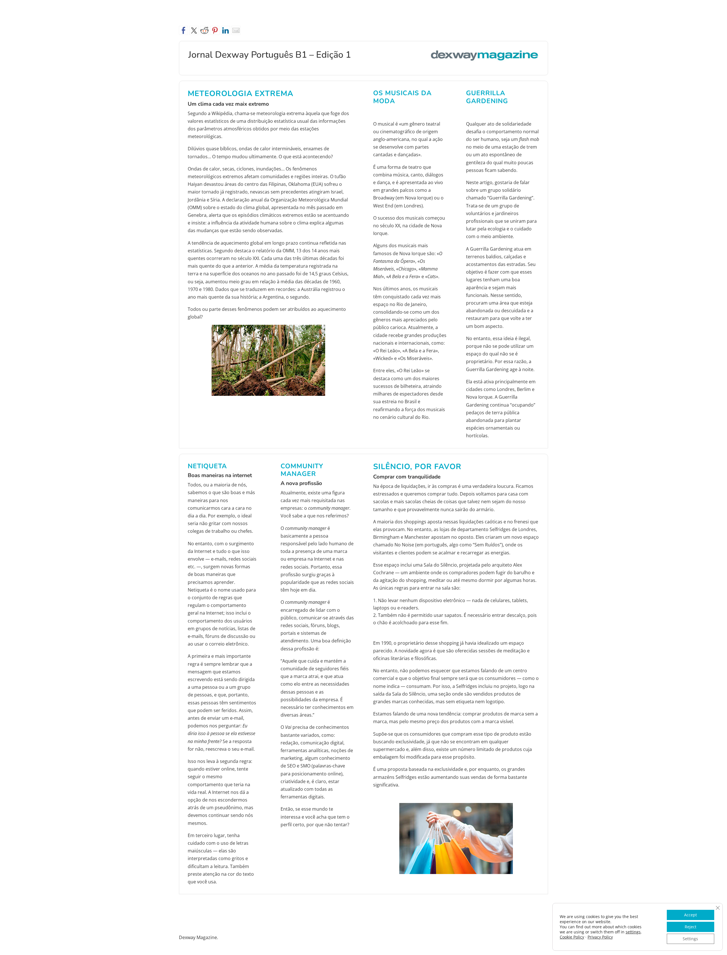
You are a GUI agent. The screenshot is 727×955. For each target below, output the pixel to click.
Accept (690, 914)
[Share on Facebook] (183, 30)
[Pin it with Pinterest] (215, 30)
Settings (690, 938)
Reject (690, 926)
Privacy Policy (600, 937)
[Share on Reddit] (204, 30)
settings (633, 932)
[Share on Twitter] (194, 30)
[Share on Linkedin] (225, 30)
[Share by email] (236, 30)
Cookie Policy (572, 937)
